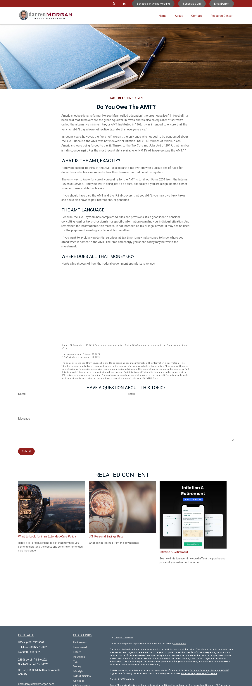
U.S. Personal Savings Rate (106, 536)
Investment (80, 647)
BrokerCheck (179, 643)
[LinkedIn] (124, 3)
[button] (162, 16)
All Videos (78, 680)
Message (24, 418)
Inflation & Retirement (174, 552)
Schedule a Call (192, 3)
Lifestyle (78, 671)
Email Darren (221, 3)
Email (131, 394)
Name (22, 394)
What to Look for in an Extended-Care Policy (47, 536)
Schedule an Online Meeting (153, 3)
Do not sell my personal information (199, 673)
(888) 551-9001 (39, 647)
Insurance (79, 656)
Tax (75, 661)
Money (77, 666)
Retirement (80, 642)
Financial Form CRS (123, 638)
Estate (77, 652)
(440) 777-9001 (35, 642)
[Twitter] (114, 3)
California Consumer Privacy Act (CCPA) (209, 670)
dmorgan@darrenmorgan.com (36, 683)
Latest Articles (82, 676)
